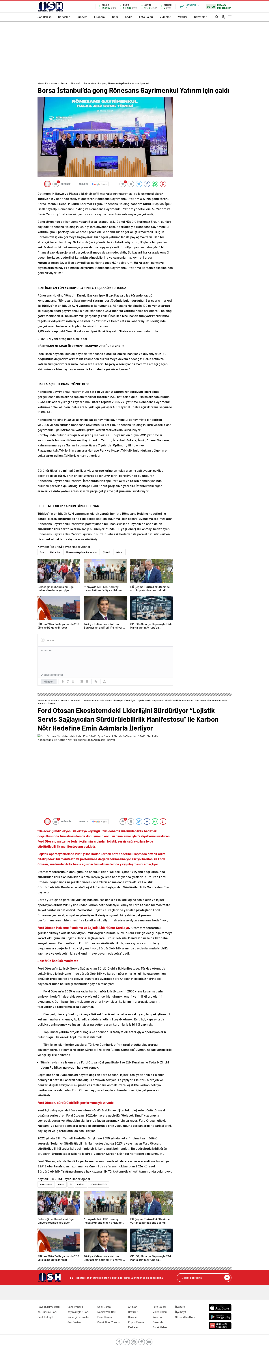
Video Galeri (160, 1311)
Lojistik (81, 1184)
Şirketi (106, 552)
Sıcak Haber (160, 1327)
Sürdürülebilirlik (98, 1184)
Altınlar (132, 1306)
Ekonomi (99, 16)
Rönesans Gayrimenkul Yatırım (81, 552)
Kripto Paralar (136, 1322)
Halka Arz (55, 552)
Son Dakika (44, 16)
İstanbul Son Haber (47, 83)
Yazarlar (182, 16)
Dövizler (133, 1311)
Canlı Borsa (104, 1306)
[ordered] (81, 681)
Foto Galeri (146, 16)
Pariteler (133, 1327)
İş (71, 1184)
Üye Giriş (180, 1306)
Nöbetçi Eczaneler (78, 1317)
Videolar (165, 16)
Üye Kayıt (180, 1311)
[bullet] (86, 681)
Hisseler (133, 1317)
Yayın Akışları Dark (78, 1311)
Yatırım (119, 552)
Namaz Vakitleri (106, 1311)
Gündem (81, 16)
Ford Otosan (46, 1184)
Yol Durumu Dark (47, 1311)
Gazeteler (200, 16)
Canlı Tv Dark (75, 1306)
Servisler (64, 16)
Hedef (61, 1184)
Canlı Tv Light (45, 1317)
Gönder (48, 681)
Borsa (64, 83)
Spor (115, 16)
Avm (42, 552)
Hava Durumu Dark (49, 1306)
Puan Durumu (105, 1317)
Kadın (128, 16)
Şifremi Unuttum (185, 1317)
